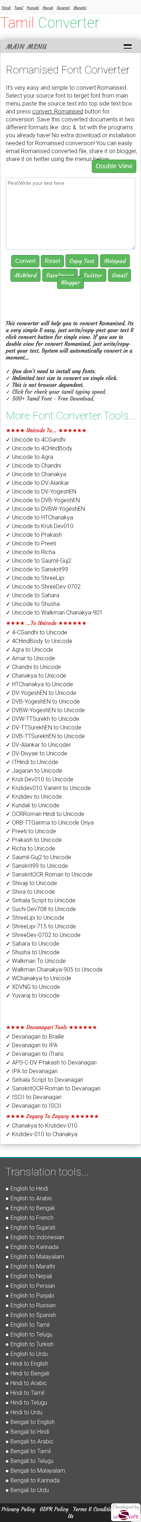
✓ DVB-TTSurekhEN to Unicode (45, 736)
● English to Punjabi (29, 1295)
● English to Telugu (28, 1334)
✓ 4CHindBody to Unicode (39, 641)
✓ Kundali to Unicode (32, 805)
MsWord (25, 275)
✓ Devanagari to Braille (35, 1036)
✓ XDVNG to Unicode (33, 986)
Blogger (70, 282)
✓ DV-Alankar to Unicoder (38, 744)
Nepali (48, 7)
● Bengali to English (30, 1422)
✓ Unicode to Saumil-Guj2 (38, 560)
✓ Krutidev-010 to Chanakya (41, 1134)
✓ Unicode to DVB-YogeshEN (43, 500)
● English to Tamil (27, 1324)
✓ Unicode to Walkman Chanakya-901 (54, 612)
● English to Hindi (26, 1188)
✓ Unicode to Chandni (33, 465)
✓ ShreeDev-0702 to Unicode (43, 935)
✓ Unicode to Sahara (32, 595)
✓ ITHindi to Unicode (32, 762)
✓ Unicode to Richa (30, 552)
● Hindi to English (26, 1363)
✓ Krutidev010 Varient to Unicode (48, 788)
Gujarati (63, 7)
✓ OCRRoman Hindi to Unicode (45, 814)
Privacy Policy (18, 1509)
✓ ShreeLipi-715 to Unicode (41, 926)
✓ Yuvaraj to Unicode (33, 995)
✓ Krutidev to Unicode (34, 796)
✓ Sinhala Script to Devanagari (44, 1079)
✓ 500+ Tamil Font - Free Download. (50, 398)
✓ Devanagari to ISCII (33, 1105)
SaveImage (60, 275)
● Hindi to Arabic (26, 1383)
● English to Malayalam (34, 1256)
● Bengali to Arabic (29, 1441)
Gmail (119, 275)
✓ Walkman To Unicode (36, 961)
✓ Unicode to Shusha (33, 604)
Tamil (18, 7)
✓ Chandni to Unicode (33, 667)
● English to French (29, 1217)
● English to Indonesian (34, 1237)
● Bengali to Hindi (27, 1431)
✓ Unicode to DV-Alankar (37, 482)
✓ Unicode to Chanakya (36, 474)
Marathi (79, 7)
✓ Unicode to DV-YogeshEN (41, 491)
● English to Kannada (32, 1247)
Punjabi (33, 7)
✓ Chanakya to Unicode (36, 675)
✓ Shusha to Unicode (33, 952)
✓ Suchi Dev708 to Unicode (41, 909)
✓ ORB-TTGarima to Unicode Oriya (50, 822)
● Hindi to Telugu (26, 1402)
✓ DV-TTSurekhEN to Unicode (43, 727)
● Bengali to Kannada (32, 1480)
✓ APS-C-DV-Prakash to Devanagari (51, 1062)
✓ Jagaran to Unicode (34, 770)
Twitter (93, 275)
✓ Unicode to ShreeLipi (35, 578)
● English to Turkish (29, 1344)
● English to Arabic (28, 1198)
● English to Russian (30, 1305)
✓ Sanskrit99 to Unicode (37, 865)
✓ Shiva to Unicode (30, 891)
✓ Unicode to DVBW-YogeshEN (45, 508)
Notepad (115, 260)
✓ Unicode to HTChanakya (39, 517)
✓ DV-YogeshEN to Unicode (41, 692)
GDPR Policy (54, 1509)
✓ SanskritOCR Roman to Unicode (49, 874)
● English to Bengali (30, 1208)
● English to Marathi (30, 1266)
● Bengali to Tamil (28, 1451)
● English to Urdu (26, 1354)
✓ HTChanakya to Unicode (39, 684)
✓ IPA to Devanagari (31, 1071)
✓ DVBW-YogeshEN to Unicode (45, 710)
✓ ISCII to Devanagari (33, 1097)
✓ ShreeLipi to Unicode (35, 917)
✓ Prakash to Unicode (34, 839)
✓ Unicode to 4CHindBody (39, 448)
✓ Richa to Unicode (30, 848)
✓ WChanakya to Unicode (38, 978)
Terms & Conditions (95, 1509)
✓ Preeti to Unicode (31, 831)
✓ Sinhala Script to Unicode (41, 900)
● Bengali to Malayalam (35, 1470)
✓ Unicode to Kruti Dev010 (39, 526)
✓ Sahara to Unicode (32, 943)
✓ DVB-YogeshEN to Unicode (43, 701)
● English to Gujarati (30, 1227)
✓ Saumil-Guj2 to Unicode (38, 857)
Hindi (6, 7)
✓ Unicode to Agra (29, 457)
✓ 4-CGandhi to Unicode (36, 632)
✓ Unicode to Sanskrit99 (37, 569)
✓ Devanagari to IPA (31, 1045)
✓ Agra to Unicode (29, 649)
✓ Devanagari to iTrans (35, 1053)
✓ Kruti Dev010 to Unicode (39, 779)
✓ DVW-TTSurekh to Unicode (42, 718)
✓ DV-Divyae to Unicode (36, 753)
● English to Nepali (28, 1276)
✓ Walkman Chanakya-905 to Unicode (54, 969)
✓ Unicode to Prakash (34, 534)
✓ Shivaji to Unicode (31, 883)
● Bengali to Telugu (29, 1461)
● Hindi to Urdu (23, 1412)
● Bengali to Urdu (27, 1490)
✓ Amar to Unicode (30, 658)
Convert (25, 261)
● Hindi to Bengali (27, 1373)
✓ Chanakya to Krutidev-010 (41, 1125)
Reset (52, 261)
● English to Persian (30, 1285)
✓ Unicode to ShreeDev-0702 (43, 586)
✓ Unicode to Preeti (31, 543)
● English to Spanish (30, 1315)
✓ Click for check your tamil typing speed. (56, 391)
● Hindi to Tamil (24, 1392)
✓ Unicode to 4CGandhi (35, 439)
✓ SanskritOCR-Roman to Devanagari (53, 1088)
